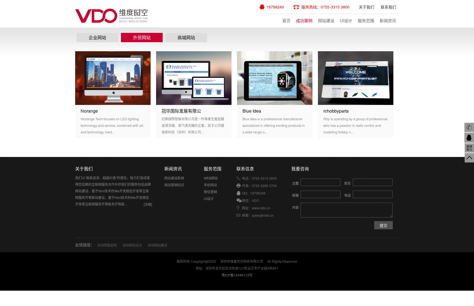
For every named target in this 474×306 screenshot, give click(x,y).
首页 (286, 20)
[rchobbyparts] (355, 78)
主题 (295, 183)
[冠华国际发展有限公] (194, 78)
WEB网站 (211, 178)
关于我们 (366, 7)
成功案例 (304, 20)
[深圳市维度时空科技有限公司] (112, 16)
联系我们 (388, 7)
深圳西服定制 (107, 245)
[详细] (148, 204)
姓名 (347, 183)
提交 (383, 225)
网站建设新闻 (174, 178)
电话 (347, 195)
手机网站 (210, 184)
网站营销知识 (174, 184)
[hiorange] (113, 78)
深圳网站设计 (132, 245)
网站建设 (326, 20)
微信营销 (210, 191)
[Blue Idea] (274, 78)
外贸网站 (142, 37)
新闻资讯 (388, 20)
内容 (295, 207)
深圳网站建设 (157, 245)
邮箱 (295, 195)
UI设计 (346, 20)
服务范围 (366, 20)
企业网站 (97, 37)
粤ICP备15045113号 (237, 275)
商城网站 (186, 37)
